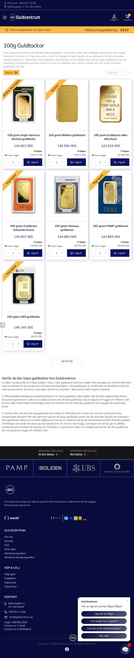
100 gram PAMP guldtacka (110, 226)
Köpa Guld (10, 582)
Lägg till (34, 162)
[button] (127, 17)
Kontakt (8, 541)
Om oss (8, 536)
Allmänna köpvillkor (15, 553)
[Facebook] (67, 649)
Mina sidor (10, 549)
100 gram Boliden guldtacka (67, 135)
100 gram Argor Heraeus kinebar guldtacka (23, 137)
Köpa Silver (10, 586)
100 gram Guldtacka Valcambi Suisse (23, 227)
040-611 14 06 (27, 3)
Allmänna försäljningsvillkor (19, 557)
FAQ (6, 545)
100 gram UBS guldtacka (23, 316)
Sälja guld (9, 574)
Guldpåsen (10, 578)
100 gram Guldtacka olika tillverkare (110, 137)
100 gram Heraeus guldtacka (67, 227)
